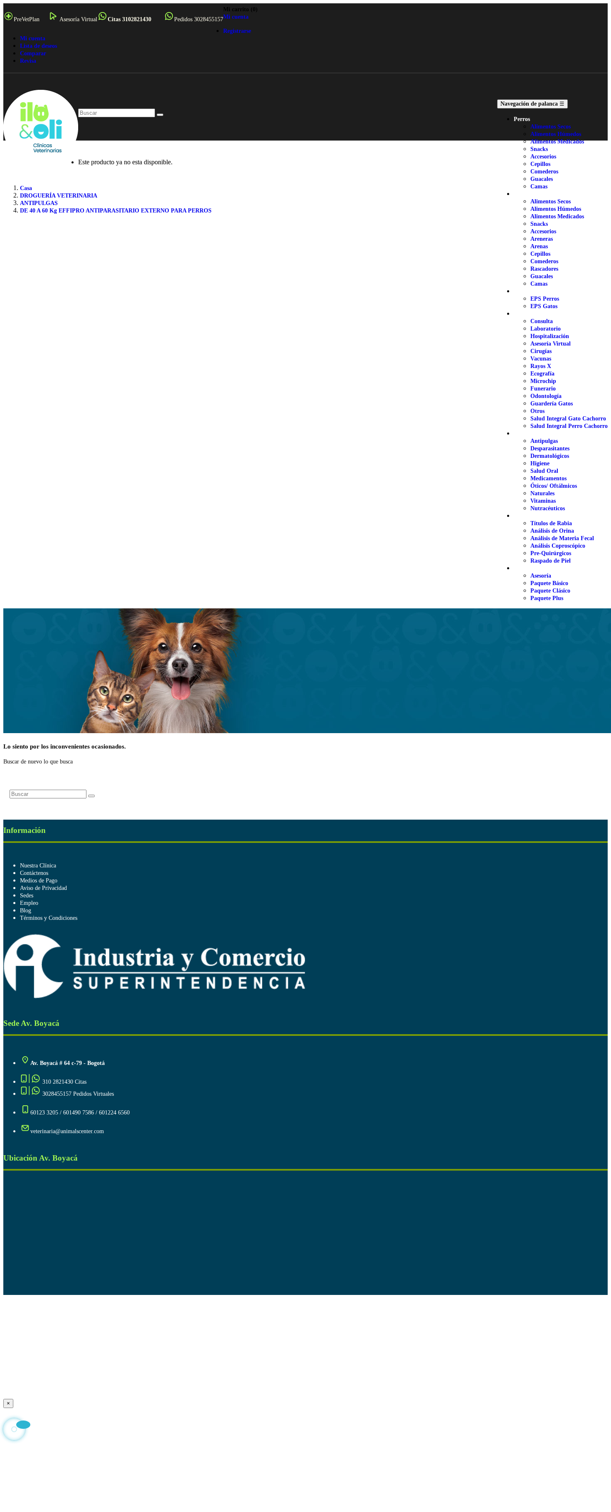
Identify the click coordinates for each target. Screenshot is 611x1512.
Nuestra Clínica (38, 865)
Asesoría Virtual (78, 19)
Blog (25, 910)
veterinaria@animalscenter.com (67, 1131)
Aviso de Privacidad (43, 888)
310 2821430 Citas (63, 1082)
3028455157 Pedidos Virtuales (78, 1094)
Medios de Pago (38, 880)
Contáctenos (34, 873)
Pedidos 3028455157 (198, 19)
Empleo (29, 903)
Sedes (26, 895)
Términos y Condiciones (48, 918)
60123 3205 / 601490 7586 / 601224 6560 (80, 1112)
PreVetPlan (26, 19)
